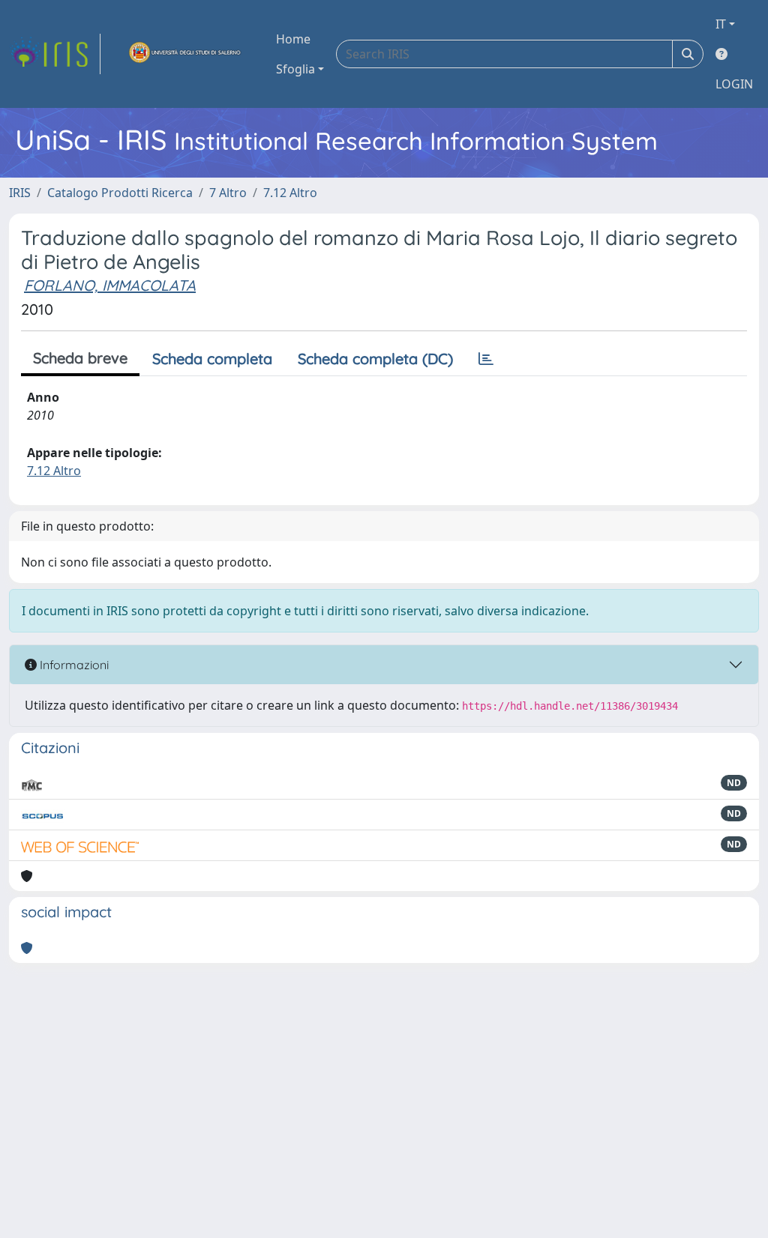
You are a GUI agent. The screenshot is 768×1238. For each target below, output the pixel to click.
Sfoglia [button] (295, 69)
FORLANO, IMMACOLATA (110, 285)
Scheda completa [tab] (212, 358)
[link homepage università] (185, 54)
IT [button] (721, 24)
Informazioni (73, 664)
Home (293, 39)
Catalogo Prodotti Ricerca (120, 192)
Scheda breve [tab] (80, 357)
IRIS (20, 192)
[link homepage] (54, 54)
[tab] (486, 359)
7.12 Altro (290, 192)
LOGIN (734, 84)
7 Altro (228, 192)
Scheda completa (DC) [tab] (375, 358)
